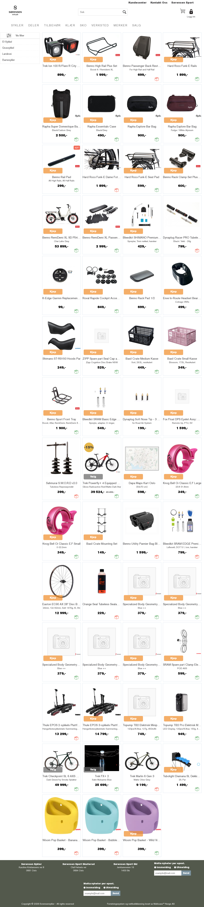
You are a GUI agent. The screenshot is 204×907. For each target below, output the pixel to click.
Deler (33, 25)
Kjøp (53, 59)
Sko (83, 25)
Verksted (100, 25)
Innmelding (164, 867)
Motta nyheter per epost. (169, 863)
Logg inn (191, 16)
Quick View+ (71, 58)
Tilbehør (52, 25)
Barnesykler (8, 59)
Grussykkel (8, 47)
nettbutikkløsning (136, 904)
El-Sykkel (7, 41)
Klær (70, 25)
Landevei (7, 53)
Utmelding (183, 867)
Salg (136, 25)
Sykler (17, 25)
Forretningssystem (116, 904)
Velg (93, 476)
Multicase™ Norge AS (164, 904)
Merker (120, 25)
